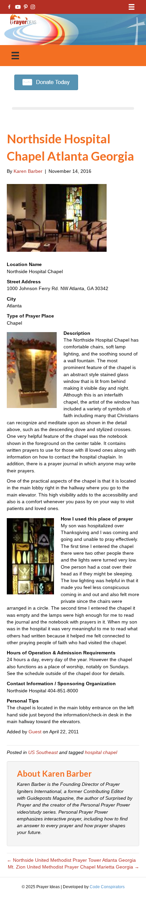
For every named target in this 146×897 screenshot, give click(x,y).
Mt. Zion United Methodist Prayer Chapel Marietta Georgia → (73, 867)
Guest (35, 731)
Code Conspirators (107, 886)
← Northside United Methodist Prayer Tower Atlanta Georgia (71, 860)
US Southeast (43, 752)
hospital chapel (101, 752)
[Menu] (131, 7)
